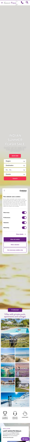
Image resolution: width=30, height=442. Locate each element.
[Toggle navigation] (2, 2)
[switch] (24, 217)
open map (15, 310)
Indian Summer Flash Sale (15, 140)
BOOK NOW (15, 155)
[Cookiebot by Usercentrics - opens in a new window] (22, 191)
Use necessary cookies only (15, 250)
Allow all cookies (15, 239)
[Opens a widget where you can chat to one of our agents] (25, 439)
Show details (19, 234)
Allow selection (15, 244)
